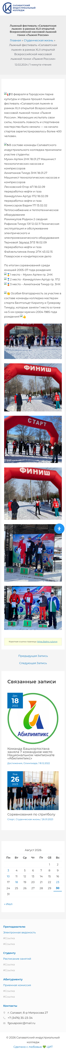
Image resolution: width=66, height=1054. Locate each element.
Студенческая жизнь (28, 819)
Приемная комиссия (17, 985)
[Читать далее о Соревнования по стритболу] (33, 790)
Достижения (14, 763)
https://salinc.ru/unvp (47, 641)
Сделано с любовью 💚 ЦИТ (33, 1046)
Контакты (10, 1005)
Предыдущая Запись (33, 656)
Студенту (9, 953)
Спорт (11, 819)
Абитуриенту (13, 979)
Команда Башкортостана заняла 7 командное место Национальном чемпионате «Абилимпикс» (30, 753)
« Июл (8, 904)
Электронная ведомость (19, 932)
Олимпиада (30, 763)
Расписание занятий (17, 958)
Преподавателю (14, 926)
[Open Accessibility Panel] (59, 529)
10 (8, 876)
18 (16, 882)
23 (57, 882)
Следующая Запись (33, 663)
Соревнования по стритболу (31, 814)
